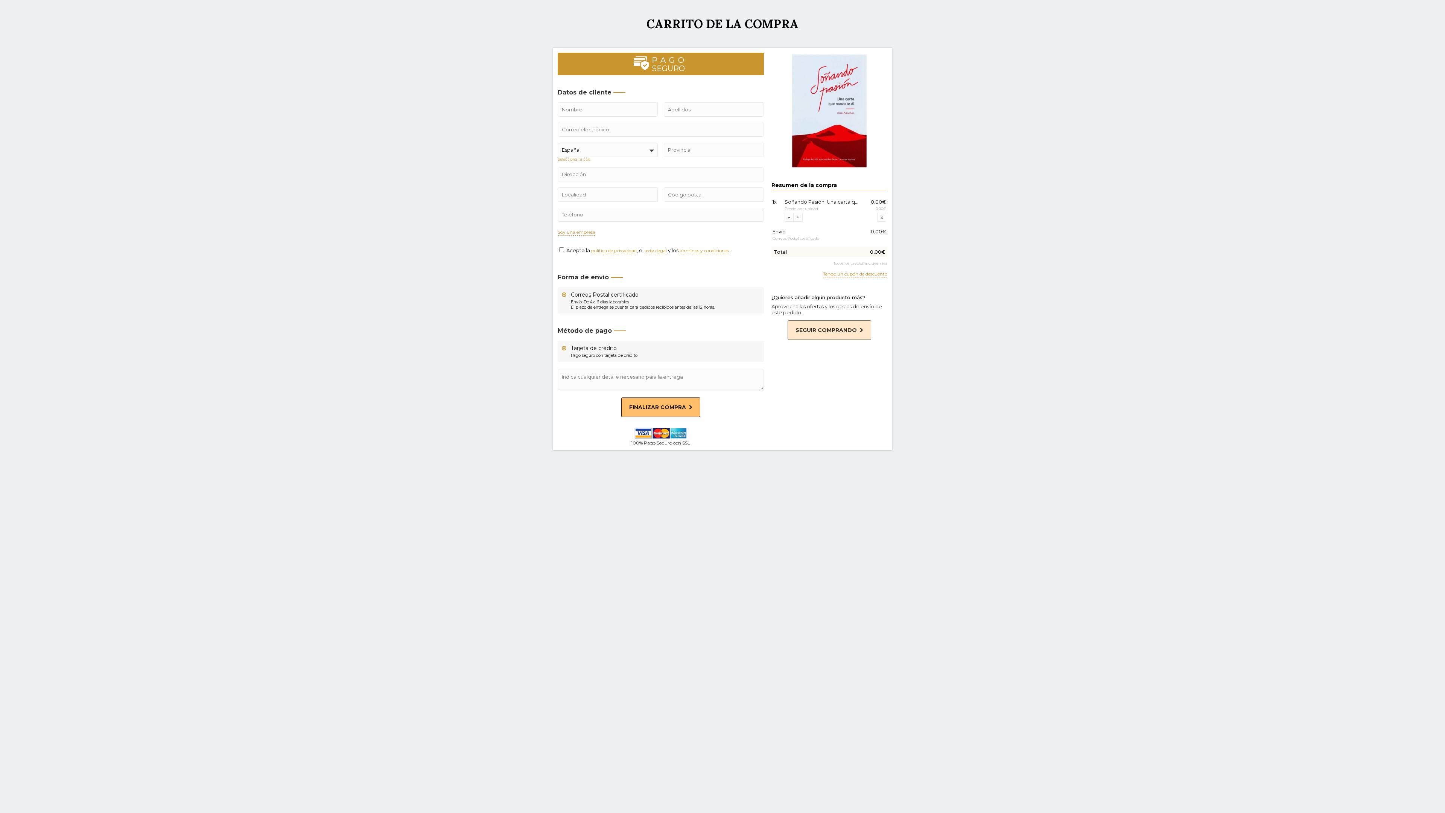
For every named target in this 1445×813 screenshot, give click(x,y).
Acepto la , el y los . (647, 250)
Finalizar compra (657, 407)
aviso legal (656, 250)
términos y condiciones (704, 250)
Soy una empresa (576, 232)
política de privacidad (614, 250)
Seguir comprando (826, 330)
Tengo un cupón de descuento (855, 274)
